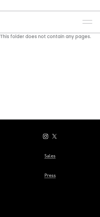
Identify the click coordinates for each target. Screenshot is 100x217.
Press (50, 175)
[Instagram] (45, 136)
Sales (50, 156)
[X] (54, 136)
